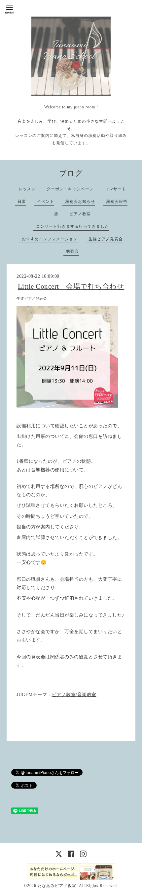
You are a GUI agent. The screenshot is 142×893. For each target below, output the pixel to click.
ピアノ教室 (80, 213)
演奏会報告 (116, 201)
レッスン (27, 189)
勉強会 (72, 251)
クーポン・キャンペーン (70, 189)
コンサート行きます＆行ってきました (72, 226)
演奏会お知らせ (80, 201)
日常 (22, 201)
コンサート (115, 189)
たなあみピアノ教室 (57, 885)
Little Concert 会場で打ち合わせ (71, 286)
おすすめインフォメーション (50, 239)
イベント (45, 201)
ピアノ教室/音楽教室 (74, 694)
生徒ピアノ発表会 (106, 239)
